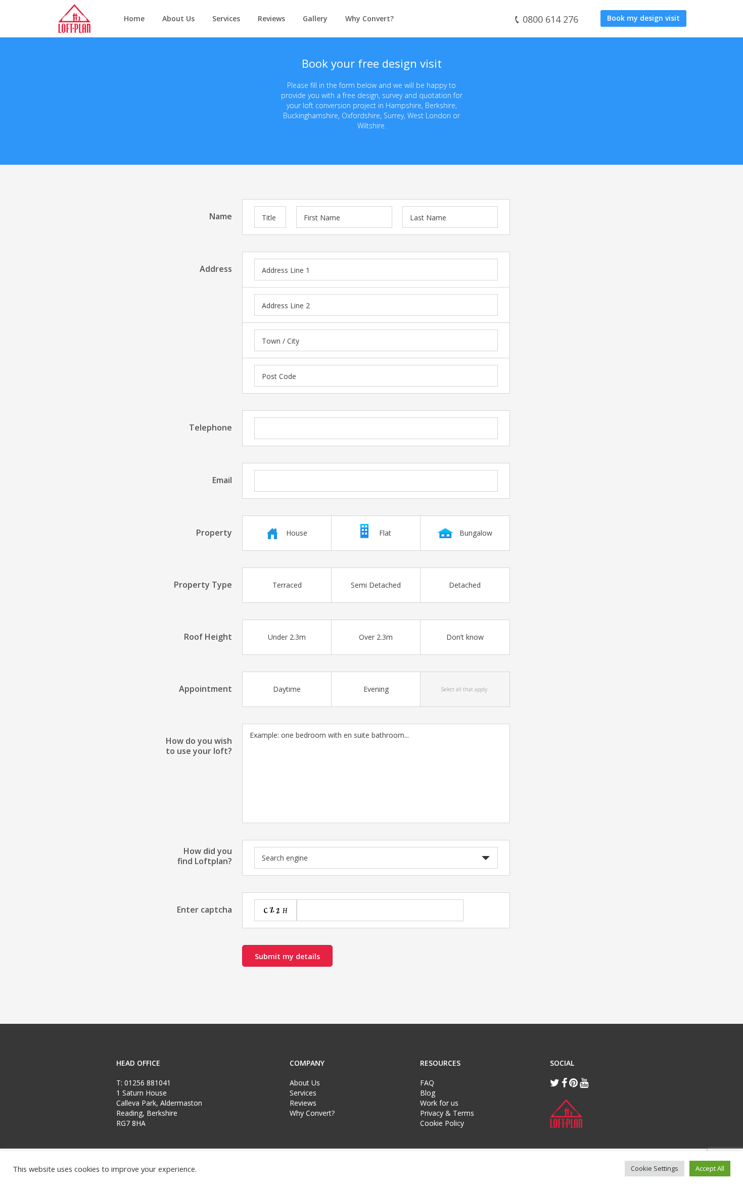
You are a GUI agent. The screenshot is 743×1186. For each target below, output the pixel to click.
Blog (427, 1093)
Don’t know (465, 637)
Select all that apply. (465, 689)
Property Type (203, 584)
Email (222, 480)
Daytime (287, 689)
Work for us (439, 1103)
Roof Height (208, 636)
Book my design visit (643, 18)
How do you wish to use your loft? (199, 745)
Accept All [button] (709, 1168)
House (296, 533)
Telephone (210, 427)
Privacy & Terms (447, 1113)
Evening (376, 689)
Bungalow (475, 533)
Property (214, 532)
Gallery (315, 18)
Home (134, 18)
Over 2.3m (376, 637)
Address (216, 268)
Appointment (205, 688)
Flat (385, 533)
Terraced (287, 585)
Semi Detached (376, 585)
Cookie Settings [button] (654, 1168)
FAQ (427, 1082)
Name (220, 216)
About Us (178, 18)
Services (226, 18)
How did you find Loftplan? (204, 855)
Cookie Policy (442, 1123)
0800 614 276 (549, 19)
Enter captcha (204, 909)
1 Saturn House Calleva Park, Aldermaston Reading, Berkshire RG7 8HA (159, 1108)
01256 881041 (147, 1082)
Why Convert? (369, 18)
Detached (465, 585)
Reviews (271, 18)
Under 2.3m (287, 637)
